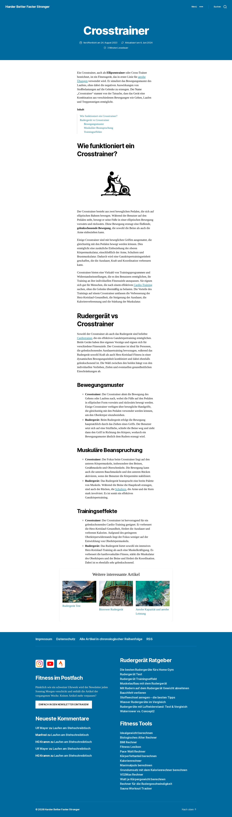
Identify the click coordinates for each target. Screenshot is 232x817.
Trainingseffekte (93, 132)
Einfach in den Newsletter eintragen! (64, 704)
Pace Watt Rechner (132, 751)
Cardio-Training (143, 285)
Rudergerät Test (131, 674)
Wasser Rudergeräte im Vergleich (143, 702)
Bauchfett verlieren (133, 692)
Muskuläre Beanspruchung (98, 128)
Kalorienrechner (131, 760)
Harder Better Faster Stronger (27, 6)
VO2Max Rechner (131, 774)
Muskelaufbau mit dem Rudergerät (143, 683)
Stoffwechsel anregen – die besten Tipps (147, 697)
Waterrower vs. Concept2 (137, 711)
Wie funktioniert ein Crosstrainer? (98, 116)
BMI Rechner (128, 742)
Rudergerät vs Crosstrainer (94, 120)
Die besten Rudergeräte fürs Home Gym (147, 669)
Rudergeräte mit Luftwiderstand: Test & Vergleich (153, 706)
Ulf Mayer (41, 728)
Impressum (43, 639)
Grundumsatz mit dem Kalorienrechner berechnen (153, 770)
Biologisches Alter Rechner (138, 737)
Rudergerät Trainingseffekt (138, 679)
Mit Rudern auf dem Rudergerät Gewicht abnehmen (154, 688)
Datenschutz (65, 639)
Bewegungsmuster (94, 124)
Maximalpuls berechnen (136, 765)
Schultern (120, 489)
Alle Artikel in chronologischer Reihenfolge (110, 639)
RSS (149, 639)
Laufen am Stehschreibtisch (71, 728)
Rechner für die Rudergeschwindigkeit (146, 783)
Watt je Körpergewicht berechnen (142, 779)
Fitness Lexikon (130, 746)
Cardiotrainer (84, 338)
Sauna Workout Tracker (136, 788)
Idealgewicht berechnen (136, 733)
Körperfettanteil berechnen (138, 756)
